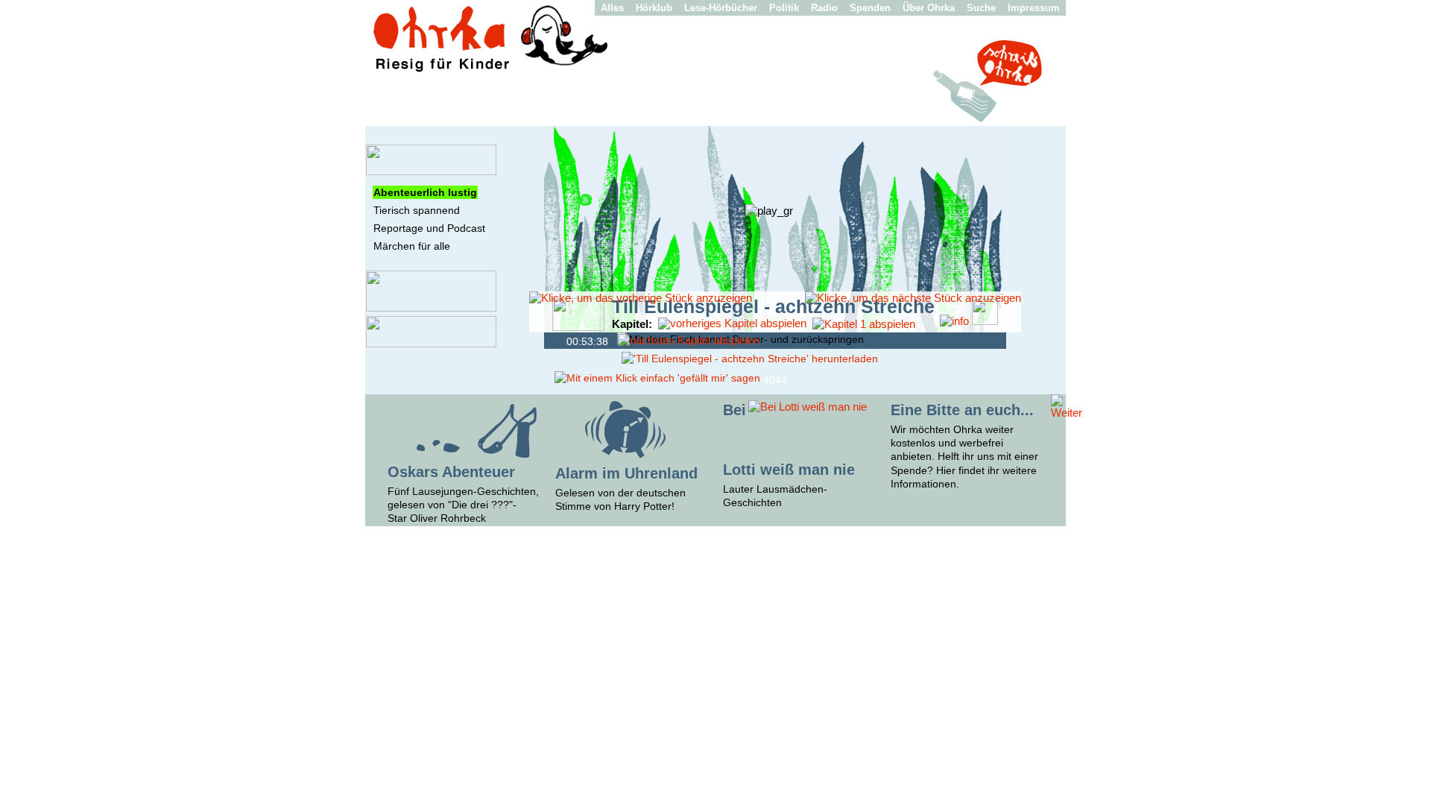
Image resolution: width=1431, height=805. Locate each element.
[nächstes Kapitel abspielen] (688, 340)
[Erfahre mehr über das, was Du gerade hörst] (954, 321)
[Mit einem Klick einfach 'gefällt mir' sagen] (657, 378)
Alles (612, 7)
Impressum (1034, 7)
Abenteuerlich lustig (425, 192)
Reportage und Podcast (429, 228)
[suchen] (431, 343)
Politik (784, 7)
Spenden (870, 7)
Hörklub (654, 7)
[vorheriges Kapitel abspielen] (732, 323)
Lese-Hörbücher (720, 7)
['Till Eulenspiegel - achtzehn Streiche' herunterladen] (750, 358)
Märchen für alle (411, 246)
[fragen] (431, 308)
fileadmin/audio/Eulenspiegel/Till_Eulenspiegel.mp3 (556, 340)
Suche (981, 7)
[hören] (431, 171)
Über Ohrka (929, 7)
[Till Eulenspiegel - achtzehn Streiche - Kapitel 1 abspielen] (863, 324)
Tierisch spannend (416, 210)
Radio (824, 7)
